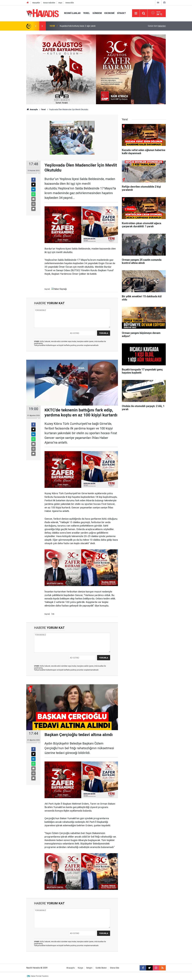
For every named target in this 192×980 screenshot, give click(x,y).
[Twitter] (33, 184)
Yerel (86, 13)
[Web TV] (158, 2)
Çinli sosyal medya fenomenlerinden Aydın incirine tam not (86, 26)
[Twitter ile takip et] (149, 967)
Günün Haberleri (49, 3)
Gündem (97, 13)
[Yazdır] (33, 204)
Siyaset (121, 13)
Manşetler (36, 3)
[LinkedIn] (33, 189)
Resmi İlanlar (72, 13)
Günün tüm (157, 26)
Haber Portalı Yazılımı (39, 976)
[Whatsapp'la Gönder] (33, 194)
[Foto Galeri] (164, 2)
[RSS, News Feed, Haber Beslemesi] (162, 967)
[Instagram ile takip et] (156, 967)
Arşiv (60, 3)
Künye (80, 968)
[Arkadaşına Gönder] (33, 199)
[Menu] (135, 13)
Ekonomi (109, 13)
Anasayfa (33, 109)
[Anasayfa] (27, 3)
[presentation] (35, 26)
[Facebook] (33, 180)
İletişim (89, 968)
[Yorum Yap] (33, 209)
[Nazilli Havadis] (42, 13)
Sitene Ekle (69, 3)
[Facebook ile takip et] (143, 967)
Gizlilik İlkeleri (101, 968)
